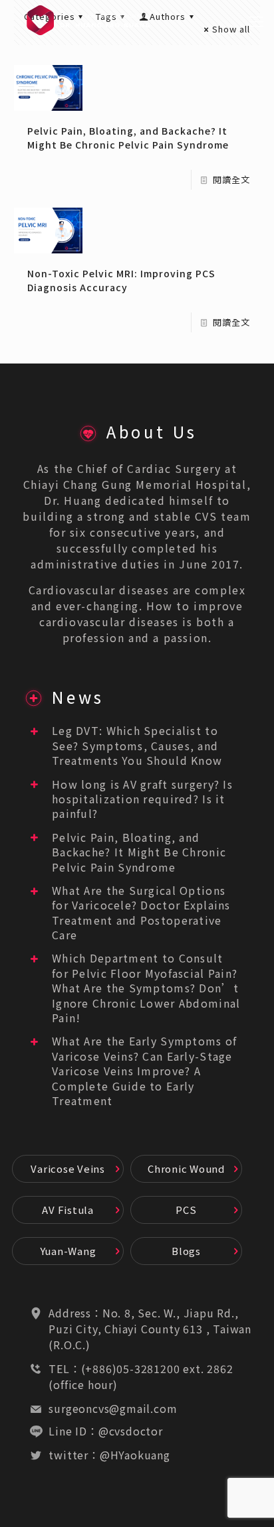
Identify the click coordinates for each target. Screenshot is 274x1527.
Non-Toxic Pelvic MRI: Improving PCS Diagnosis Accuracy (121, 280)
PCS (186, 1210)
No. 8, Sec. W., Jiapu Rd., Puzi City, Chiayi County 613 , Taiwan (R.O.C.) (150, 1329)
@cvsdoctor (130, 1431)
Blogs (186, 1251)
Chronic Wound (186, 1168)
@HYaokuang (135, 1455)
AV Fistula (68, 1210)
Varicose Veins (68, 1168)
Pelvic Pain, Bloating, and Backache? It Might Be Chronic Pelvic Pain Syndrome (128, 137)
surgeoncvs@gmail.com (113, 1408)
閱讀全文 (231, 179)
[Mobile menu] (256, 20)
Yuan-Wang (68, 1251)
